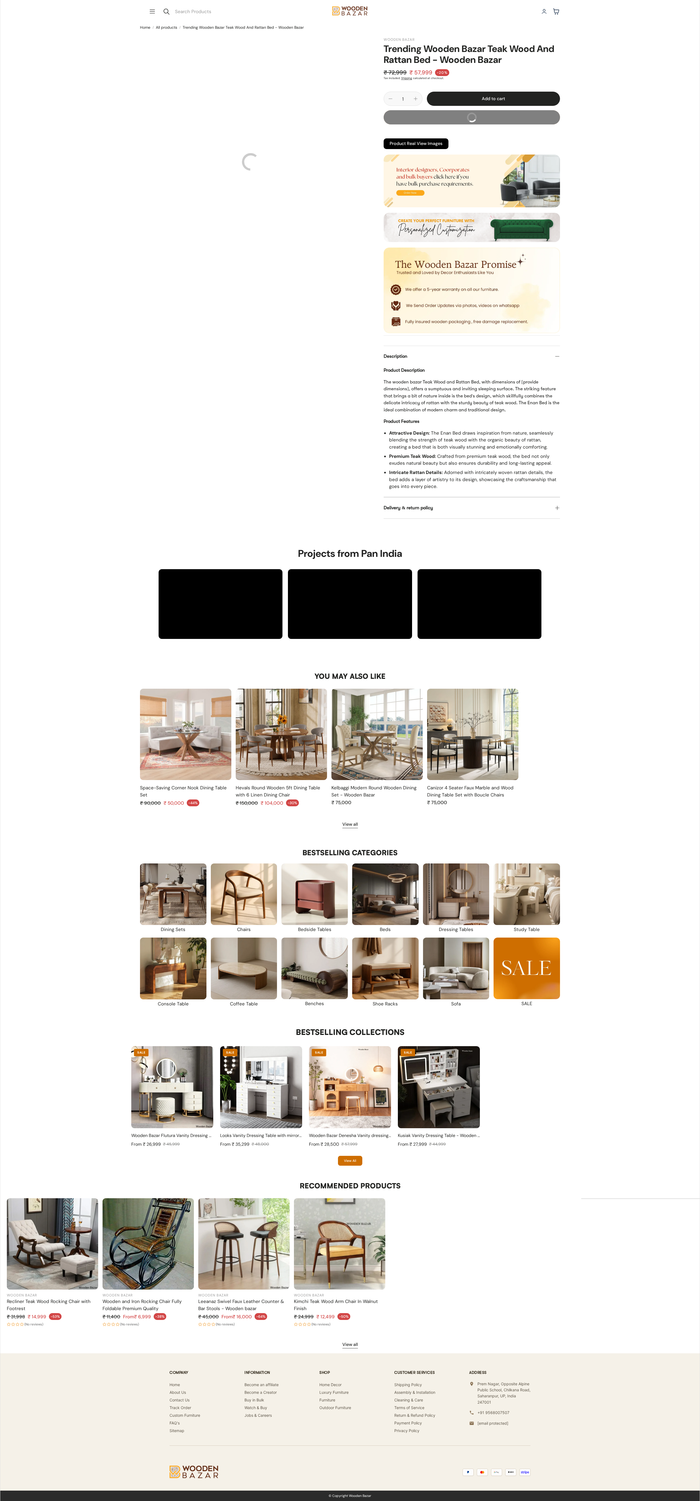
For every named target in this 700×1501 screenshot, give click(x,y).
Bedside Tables (314, 929)
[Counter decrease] (390, 99)
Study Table (527, 929)
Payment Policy (408, 1423)
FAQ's (175, 1423)
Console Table (173, 1004)
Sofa (456, 1004)
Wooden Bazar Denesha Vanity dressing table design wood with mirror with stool (389, 1135)
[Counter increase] (416, 99)
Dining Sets (173, 929)
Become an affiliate (261, 1384)
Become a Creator (260, 1392)
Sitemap (177, 1430)
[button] (152, 11)
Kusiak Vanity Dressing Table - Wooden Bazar (443, 1135)
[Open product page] (185, 734)
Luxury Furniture (334, 1392)
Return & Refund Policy (414, 1415)
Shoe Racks (385, 1004)
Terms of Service (409, 1407)
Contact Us (179, 1400)
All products (166, 27)
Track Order (180, 1407)
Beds (385, 929)
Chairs (244, 929)
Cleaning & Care (408, 1400)
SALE (526, 1003)
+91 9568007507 (493, 1412)
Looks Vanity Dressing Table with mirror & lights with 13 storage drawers (292, 1135)
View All (350, 1161)
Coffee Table (244, 1004)
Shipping (406, 78)
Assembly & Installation (414, 1392)
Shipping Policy (408, 1384)
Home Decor (330, 1384)
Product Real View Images (416, 143)
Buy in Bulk (254, 1400)
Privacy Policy (406, 1430)
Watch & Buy (255, 1407)
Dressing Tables (456, 929)
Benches (314, 1003)
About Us (178, 1392)
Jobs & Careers (258, 1415)
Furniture (327, 1400)
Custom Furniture (185, 1415)
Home (145, 27)
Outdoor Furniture (335, 1407)
